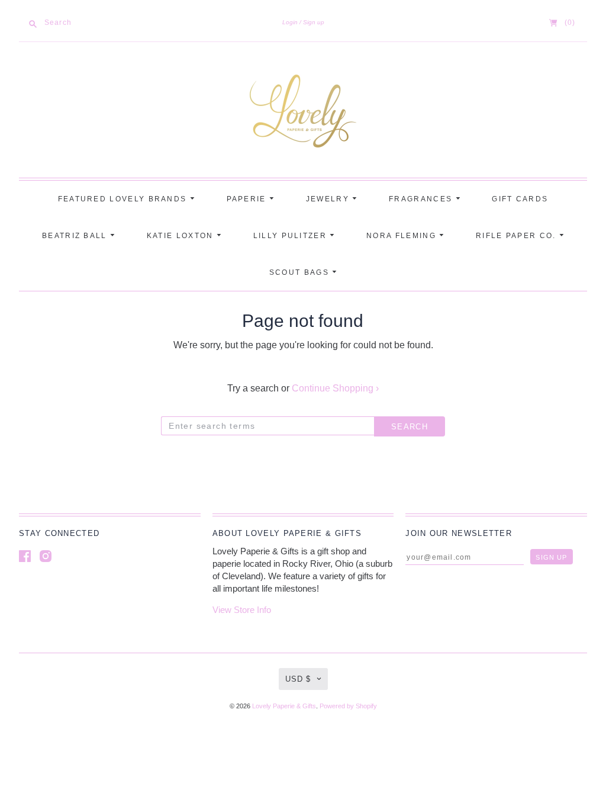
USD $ (298, 679)
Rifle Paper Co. (517, 235)
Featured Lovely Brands (124, 199)
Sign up (313, 22)
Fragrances (422, 199)
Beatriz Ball (76, 235)
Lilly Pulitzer (291, 235)
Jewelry (329, 199)
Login (290, 22)
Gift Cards (520, 199)
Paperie (248, 199)
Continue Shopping (335, 388)
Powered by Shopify (348, 706)
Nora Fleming (402, 235)
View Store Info (241, 610)
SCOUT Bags (300, 272)
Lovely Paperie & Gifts (284, 706)
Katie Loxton (182, 235)
